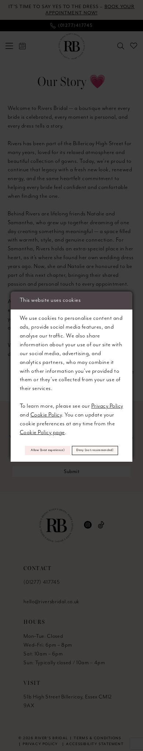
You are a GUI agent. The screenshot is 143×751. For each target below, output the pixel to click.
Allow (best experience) (48, 450)
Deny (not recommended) (94, 450)
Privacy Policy (107, 406)
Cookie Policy (46, 415)
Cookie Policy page (42, 432)
